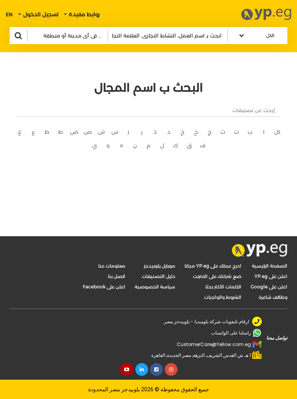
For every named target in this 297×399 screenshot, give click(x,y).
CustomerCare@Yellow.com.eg (214, 344)
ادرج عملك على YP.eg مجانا (212, 266)
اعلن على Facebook (104, 287)
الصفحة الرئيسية (269, 266)
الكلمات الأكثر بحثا (223, 287)
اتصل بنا (116, 276)
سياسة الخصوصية (155, 287)
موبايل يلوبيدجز (159, 266)
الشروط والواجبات (222, 297)
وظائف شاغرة (273, 297)
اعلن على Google (269, 287)
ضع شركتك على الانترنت (217, 276)
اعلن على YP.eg (270, 276)
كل (277, 131)
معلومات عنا (111, 266)
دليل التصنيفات (158, 276)
